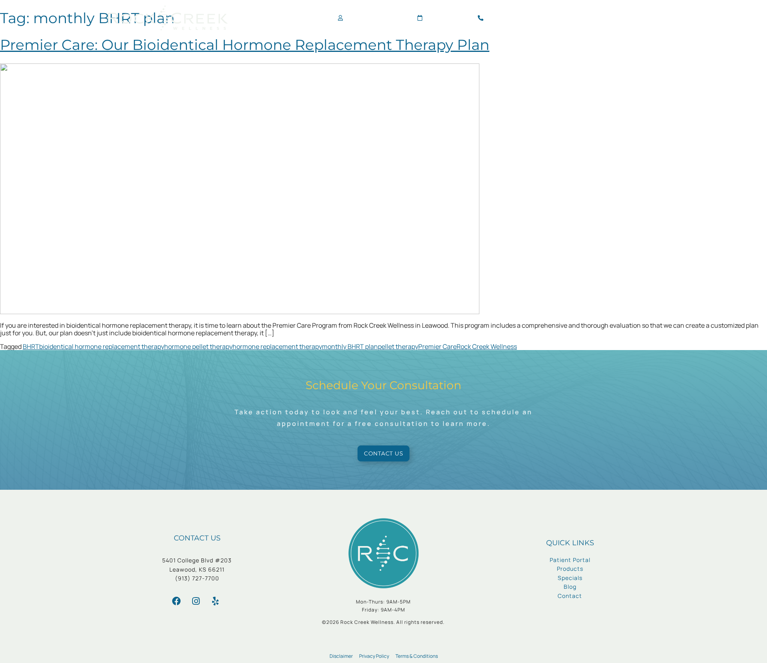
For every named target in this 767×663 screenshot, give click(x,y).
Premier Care (437, 346)
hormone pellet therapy (198, 346)
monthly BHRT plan (350, 346)
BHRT (31, 346)
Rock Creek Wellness (487, 346)
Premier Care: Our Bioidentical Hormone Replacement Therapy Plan (244, 44)
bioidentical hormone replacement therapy (101, 346)
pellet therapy (398, 346)
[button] (652, 18)
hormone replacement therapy (277, 346)
